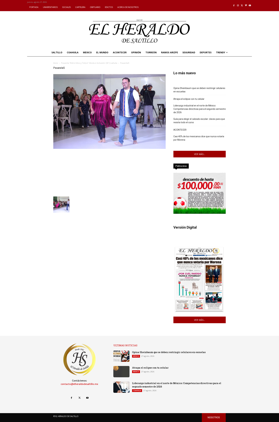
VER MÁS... (199, 154)
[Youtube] (250, 6)
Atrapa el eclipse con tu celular (188, 99)
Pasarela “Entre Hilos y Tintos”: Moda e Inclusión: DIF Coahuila (89, 63)
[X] (242, 6)
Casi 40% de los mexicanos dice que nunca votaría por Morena (198, 138)
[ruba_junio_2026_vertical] (199, 212)
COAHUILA (137, 390)
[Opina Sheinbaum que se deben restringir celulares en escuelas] (121, 356)
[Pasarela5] (109, 148)
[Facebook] (234, 6)
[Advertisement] (109, 172)
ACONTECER (179, 130)
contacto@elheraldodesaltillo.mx (79, 384)
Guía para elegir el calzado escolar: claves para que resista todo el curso (199, 121)
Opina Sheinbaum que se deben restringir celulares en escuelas (199, 90)
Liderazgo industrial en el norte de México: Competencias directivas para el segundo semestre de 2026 (199, 109)
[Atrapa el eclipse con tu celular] (121, 371)
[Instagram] (238, 6)
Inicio (55, 63)
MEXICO (136, 356)
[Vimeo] (246, 6)
